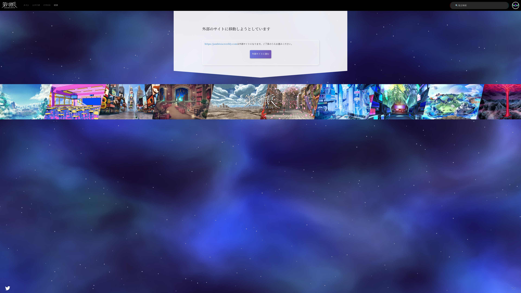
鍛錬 (56, 5)
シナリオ (36, 5)
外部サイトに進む (260, 54)
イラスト (47, 5)
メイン (26, 5)
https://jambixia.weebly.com (221, 44)
